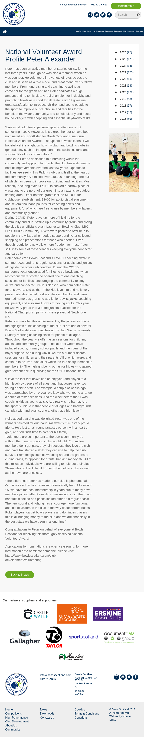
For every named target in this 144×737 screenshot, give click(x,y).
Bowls (89, 31)
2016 (125, 118)
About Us (78, 31)
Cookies (80, 709)
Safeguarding (109, 31)
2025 (126, 59)
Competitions (118, 31)
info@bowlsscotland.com (73, 4)
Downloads (47, 713)
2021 (126, 85)
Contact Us (47, 717)
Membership (126, 5)
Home (9, 709)
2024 (126, 65)
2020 (126, 92)
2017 (125, 112)
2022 (126, 78)
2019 (125, 98)
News (84, 31)
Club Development (98, 31)
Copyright (81, 717)
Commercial (139, 31)
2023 (126, 72)
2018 (125, 105)
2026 (125, 52)
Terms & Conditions (87, 713)
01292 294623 (99, 4)
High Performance (128, 31)
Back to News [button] (20, 574)
